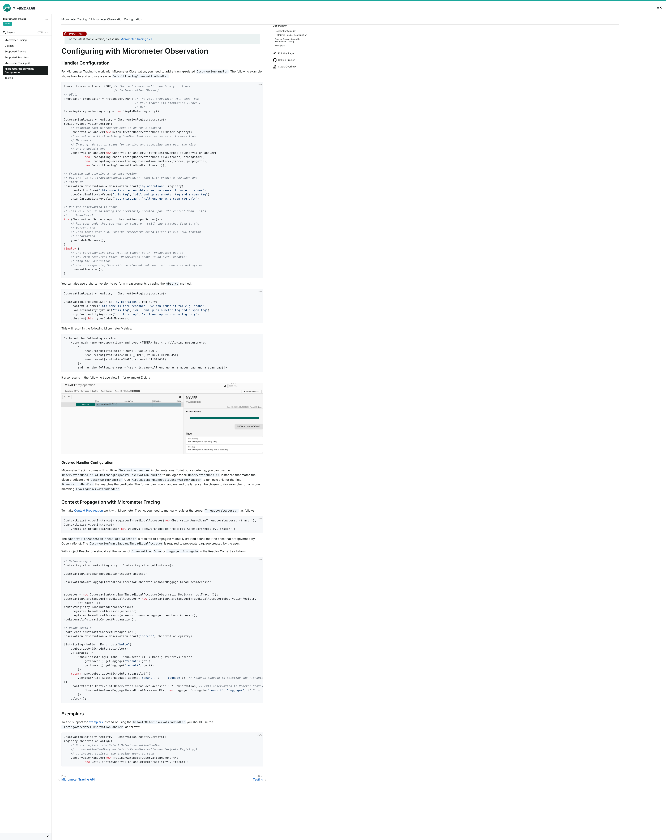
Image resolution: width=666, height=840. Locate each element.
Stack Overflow (287, 66)
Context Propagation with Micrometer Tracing (287, 40)
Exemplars (280, 45)
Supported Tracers (15, 51)
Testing (9, 77)
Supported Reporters (17, 57)
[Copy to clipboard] (259, 274)
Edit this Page (286, 53)
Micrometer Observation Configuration (19, 70)
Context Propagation (88, 510)
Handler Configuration (285, 31)
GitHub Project (286, 59)
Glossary (9, 45)
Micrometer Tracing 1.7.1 (136, 39)
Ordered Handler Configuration (292, 35)
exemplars (95, 722)
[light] (660, 7)
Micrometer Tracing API (18, 63)
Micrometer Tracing (16, 39)
